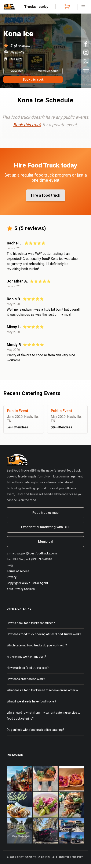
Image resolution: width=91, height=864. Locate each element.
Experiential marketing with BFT (45, 527)
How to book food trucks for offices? (31, 623)
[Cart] (66, 7)
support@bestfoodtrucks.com (37, 553)
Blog (10, 565)
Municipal (45, 541)
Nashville (17, 52)
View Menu (17, 71)
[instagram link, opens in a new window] (86, 52)
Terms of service (18, 571)
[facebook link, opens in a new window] (86, 44)
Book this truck (33, 79)
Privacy (12, 577)
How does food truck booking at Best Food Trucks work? (44, 634)
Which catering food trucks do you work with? (37, 645)
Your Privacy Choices (21, 589)
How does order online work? (26, 679)
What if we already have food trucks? (31, 701)
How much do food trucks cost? (28, 667)
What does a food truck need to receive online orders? (42, 690)
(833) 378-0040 (41, 559)
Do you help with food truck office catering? (35, 729)
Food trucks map (45, 513)
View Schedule (48, 71)
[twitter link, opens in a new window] (86, 61)
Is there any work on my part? (26, 656)
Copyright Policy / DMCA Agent (27, 583)
